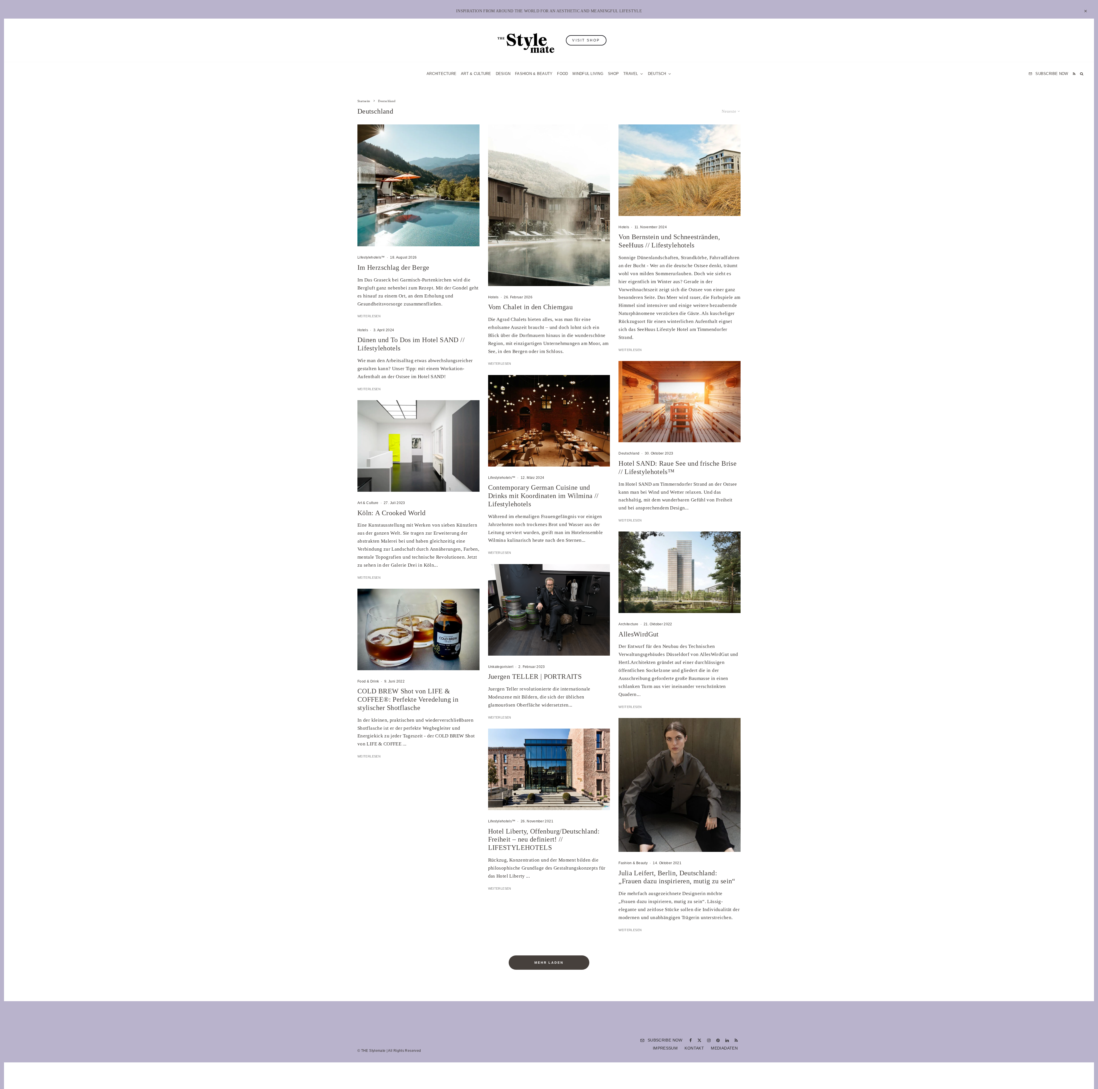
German (607, 600)
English (607, 611)
